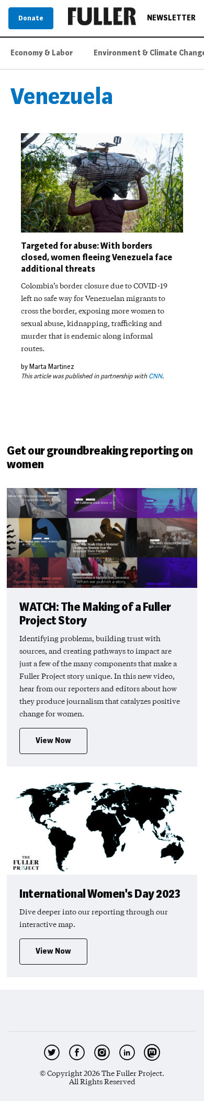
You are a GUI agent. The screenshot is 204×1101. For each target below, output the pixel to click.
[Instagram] (102, 1052)
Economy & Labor (41, 53)
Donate (30, 18)
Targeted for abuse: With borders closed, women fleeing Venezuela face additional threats (96, 257)
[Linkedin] (127, 1052)
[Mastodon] (152, 1052)
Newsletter (171, 18)
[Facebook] (77, 1052)
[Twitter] (51, 1052)
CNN (155, 376)
